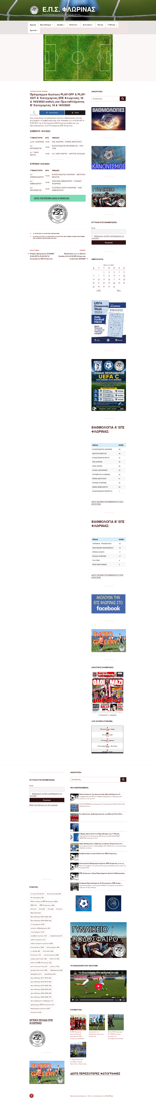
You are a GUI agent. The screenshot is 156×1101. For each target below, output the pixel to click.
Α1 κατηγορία (37, 897)
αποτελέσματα (38, 940)
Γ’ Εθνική (111, 25)
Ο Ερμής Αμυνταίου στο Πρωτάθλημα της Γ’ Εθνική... (99, 834)
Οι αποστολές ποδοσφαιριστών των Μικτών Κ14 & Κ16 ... (101, 814)
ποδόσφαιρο (56, 970)
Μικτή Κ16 (36, 913)
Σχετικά (33, 30)
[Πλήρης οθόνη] (124, 1000)
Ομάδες (60, 25)
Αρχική (33, 25)
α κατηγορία (37, 932)
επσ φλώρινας (51, 955)
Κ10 (33, 909)
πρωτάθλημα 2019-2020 (41, 985)
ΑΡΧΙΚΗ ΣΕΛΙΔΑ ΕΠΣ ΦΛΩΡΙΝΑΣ (41, 1021)
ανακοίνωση (56, 936)
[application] (98, 986)
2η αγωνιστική (54, 894)
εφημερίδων (113, 715)
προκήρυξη (36, 974)
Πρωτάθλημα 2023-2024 (41, 920)
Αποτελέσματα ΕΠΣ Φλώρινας (44, 901)
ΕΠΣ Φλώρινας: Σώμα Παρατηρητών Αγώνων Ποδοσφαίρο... (102, 873)
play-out (42, 236)
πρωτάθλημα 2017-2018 (41, 978)
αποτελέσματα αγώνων (42, 943)
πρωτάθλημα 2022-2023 (49, 238)
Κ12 (42, 909)
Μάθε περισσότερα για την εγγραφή (43, 805)
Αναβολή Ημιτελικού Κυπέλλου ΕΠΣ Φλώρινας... (98, 853)
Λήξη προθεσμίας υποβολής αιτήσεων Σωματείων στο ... (101, 844)
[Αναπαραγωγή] (73, 1000)
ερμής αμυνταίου (39, 959)
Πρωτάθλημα (45, 25)
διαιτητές (36, 955)
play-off (36, 236)
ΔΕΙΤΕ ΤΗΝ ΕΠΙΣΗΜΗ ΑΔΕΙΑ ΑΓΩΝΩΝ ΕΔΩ (51, 198)
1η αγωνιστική (37, 894)
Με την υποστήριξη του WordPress (100, 1096)
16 (109, 279)
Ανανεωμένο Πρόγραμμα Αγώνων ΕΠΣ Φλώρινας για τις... (102, 863)
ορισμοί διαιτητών (39, 970)
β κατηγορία (53, 947)
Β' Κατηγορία (46, 233)
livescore (121, 752)
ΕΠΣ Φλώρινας (43, 91)
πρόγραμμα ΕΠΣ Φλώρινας (42, 1005)
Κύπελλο (73, 25)
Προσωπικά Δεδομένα (78, 1096)
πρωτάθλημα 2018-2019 (41, 982)
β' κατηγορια (59, 236)
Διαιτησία (87, 25)
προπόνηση (50, 974)
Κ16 (59, 909)
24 (114, 283)
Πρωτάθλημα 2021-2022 (41, 917)
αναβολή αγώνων (39, 936)
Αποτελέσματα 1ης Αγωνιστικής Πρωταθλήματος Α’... (100, 794)
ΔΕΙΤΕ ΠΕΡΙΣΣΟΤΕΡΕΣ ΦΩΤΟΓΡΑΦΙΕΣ (95, 1073)
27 (94, 286)
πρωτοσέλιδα (104, 715)
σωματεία (36, 1012)
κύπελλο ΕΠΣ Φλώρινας (41, 962)
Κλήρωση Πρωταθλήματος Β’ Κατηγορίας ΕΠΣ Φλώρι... (100, 883)
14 (99, 279)
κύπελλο (54, 959)
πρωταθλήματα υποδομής (42, 1001)
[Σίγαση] (120, 1000)
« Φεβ (98, 290)
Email (93, 228)
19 (124, 279)
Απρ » (119, 290)
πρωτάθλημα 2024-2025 (41, 993)
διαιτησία (48, 951)
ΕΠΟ (34, 905)
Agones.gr (115, 752)
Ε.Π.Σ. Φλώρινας (68, 9)
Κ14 (51, 909)
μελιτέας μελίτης (39, 966)
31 (114, 286)
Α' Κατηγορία (37, 233)
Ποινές (100, 25)
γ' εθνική (35, 951)
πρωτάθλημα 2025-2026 (41, 997)
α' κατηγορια (50, 236)
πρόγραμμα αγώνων (70, 236)
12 (124, 275)
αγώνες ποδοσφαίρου (40, 928)
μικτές (54, 966)
